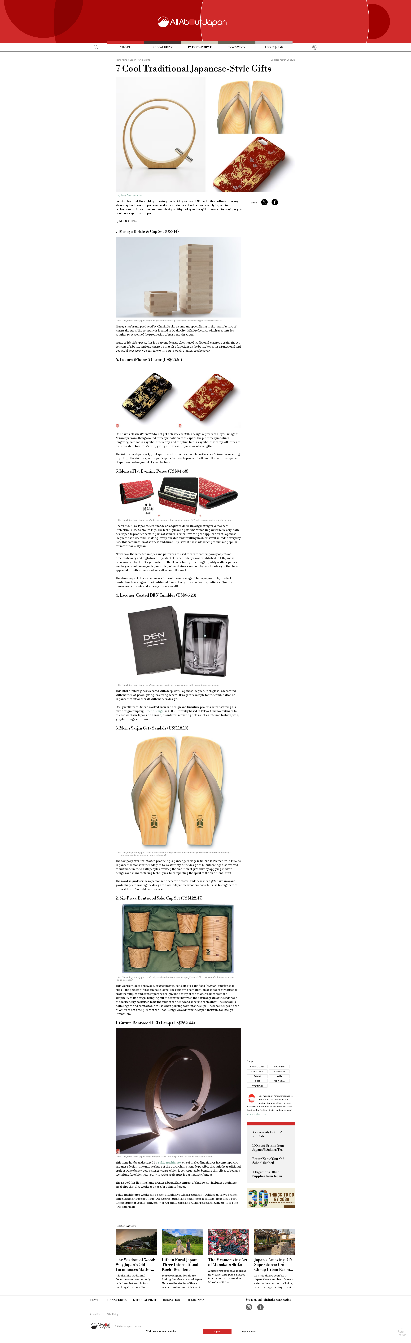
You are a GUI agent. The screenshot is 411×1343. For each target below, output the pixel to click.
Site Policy (112, 1314)
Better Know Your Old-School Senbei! (269, 1161)
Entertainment (200, 47)
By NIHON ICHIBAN (126, 221)
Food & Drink (163, 47)
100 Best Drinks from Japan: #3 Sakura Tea (268, 1148)
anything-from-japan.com (130, 195)
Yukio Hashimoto (169, 1162)
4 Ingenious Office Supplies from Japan (267, 1174)
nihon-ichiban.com (256, 1114)
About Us (95, 1314)
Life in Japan (274, 47)
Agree (217, 1331)
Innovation (236, 47)
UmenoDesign (154, 711)
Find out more (249, 1331)
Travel (125, 47)
